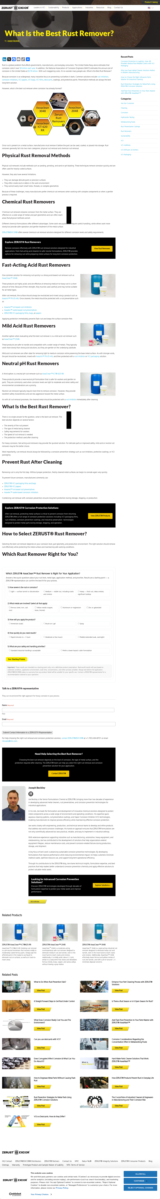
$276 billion (33, 71)
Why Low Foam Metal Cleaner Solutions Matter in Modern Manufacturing (138, 72)
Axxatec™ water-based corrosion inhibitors (21, 493)
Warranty (16, 1165)
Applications (77, 8)
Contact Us (118, 8)
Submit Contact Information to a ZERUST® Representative (27, 733)
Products (65, 8)
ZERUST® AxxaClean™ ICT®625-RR (16, 945)
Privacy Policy (62, 1188)
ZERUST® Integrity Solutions (106, 1161)
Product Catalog (151, 2)
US (149, 7)
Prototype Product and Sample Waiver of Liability (43, 1165)
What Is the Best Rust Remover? (22, 12)
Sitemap (5, 1165)
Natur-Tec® (86, 1161)
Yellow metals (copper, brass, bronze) (44, 609)
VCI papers (22, 80)
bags (31, 313)
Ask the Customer (127, 103)
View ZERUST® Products (100, 516)
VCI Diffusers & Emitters (129, 150)
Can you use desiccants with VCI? (47, 1039)
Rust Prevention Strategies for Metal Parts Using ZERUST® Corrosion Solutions (138, 85)
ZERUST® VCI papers (12, 487)
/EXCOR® (14, 232)
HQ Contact (7, 1161)
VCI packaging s (93, 356)
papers (38, 313)
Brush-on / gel (50, 624)
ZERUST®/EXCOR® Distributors (28, 1161)
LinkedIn (30, 794)
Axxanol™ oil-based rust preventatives (19, 490)
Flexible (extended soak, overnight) (91, 637)
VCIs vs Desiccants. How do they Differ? (49, 1117)
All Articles (35, 902)
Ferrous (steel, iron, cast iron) (18, 609)
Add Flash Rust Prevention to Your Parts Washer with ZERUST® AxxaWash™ (138, 92)
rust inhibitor (80, 356)
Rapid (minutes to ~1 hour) (20, 637)
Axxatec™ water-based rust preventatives (20, 310)
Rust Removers (12, 25)
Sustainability (53, 8)
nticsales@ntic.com (9, 741)
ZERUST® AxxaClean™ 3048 (94, 945)
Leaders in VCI (39, 8)
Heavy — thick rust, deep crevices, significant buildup (91, 593)
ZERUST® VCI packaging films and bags (20, 483)
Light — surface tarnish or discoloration (24, 592)
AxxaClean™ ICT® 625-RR (53, 374)
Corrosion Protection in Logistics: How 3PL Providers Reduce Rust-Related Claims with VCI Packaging (137, 64)
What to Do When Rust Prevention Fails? (50, 982)
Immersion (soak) (16, 624)
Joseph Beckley (13, 41)
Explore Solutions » (102, 885)
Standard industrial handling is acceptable (25, 651)
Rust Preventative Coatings (130, 127)
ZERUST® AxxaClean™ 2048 (53, 945)
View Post (41, 991)
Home (4, 12)
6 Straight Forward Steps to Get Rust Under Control (54, 1001)
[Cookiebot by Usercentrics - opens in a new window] (15, 1194)
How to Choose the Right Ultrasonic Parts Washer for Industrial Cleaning (136, 78)
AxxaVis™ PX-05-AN (10, 299)
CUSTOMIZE (139, 1181)
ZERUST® (6, 232)
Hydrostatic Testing (127, 117)
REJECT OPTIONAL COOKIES (140, 1188)
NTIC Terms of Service (75, 1165)
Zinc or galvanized (94, 608)
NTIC (77, 1161)
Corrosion (124, 113)
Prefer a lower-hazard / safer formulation (77, 651)
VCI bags (31, 80)
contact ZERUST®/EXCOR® (72, 738)
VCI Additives (125, 145)
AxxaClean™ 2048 (11, 339)
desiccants (48, 80)
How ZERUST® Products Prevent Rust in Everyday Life (133, 1078)
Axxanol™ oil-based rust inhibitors (18, 307)
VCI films (39, 80)
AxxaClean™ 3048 (9, 278)
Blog (109, 8)
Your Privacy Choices (39, 1194)
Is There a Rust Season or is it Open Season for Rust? (132, 1001)
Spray (81, 624)
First (3, 714)
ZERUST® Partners (51, 1161)
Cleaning (124, 108)
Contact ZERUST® (59, 774)
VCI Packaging (126, 155)
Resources (100, 8)
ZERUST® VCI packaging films (16, 313)
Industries (89, 8)
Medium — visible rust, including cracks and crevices (58, 593)
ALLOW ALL (140, 1174)
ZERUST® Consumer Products (133, 1161)
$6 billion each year (27, 68)
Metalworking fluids (128, 122)
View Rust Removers (102, 249)
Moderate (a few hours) (53, 637)
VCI (122, 141)
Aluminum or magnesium (71, 608)
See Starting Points (16, 659)
